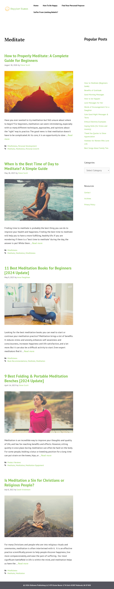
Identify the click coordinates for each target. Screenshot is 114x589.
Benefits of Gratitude (92, 90)
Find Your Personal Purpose (73, 5)
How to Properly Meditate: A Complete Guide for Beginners (36, 58)
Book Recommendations (17, 361)
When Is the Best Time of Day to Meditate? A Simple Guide (31, 166)
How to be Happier (92, 98)
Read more (37, 243)
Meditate (11, 149)
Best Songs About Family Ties (96, 148)
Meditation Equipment (35, 465)
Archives (87, 198)
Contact (87, 192)
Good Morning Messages (94, 94)
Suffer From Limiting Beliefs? (46, 12)
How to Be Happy (50, 5)
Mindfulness (12, 146)
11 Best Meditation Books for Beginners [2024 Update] (37, 270)
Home (36, 5)
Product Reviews (14, 462)
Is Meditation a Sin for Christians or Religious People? (34, 482)
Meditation (20, 149)
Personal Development (27, 146)
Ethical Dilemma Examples (95, 122)
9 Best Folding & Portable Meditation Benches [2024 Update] (36, 378)
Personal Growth (32, 149)
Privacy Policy (89, 204)
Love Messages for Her (93, 103)
